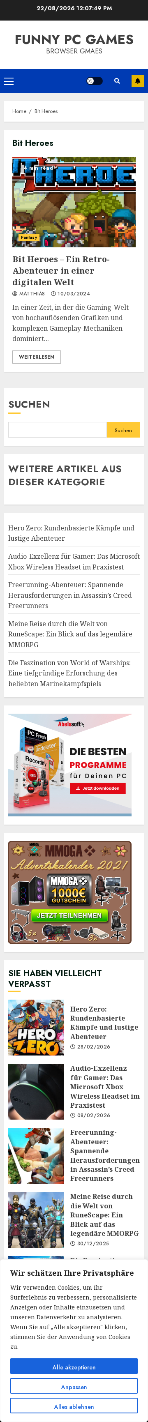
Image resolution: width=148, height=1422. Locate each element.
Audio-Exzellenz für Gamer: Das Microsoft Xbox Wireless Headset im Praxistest (36, 1092)
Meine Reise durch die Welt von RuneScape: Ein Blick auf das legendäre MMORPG (70, 634)
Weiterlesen (36, 357)
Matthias (31, 294)
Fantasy (29, 237)
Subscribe (138, 81)
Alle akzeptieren (74, 1367)
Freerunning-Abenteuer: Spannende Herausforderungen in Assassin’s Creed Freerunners (70, 595)
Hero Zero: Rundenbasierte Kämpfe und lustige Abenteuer (36, 1028)
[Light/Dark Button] (94, 81)
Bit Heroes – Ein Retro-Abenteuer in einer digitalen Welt (74, 202)
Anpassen (74, 1387)
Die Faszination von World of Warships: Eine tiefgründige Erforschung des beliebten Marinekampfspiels (69, 673)
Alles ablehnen (74, 1407)
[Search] (117, 81)
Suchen (29, 404)
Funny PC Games (74, 39)
